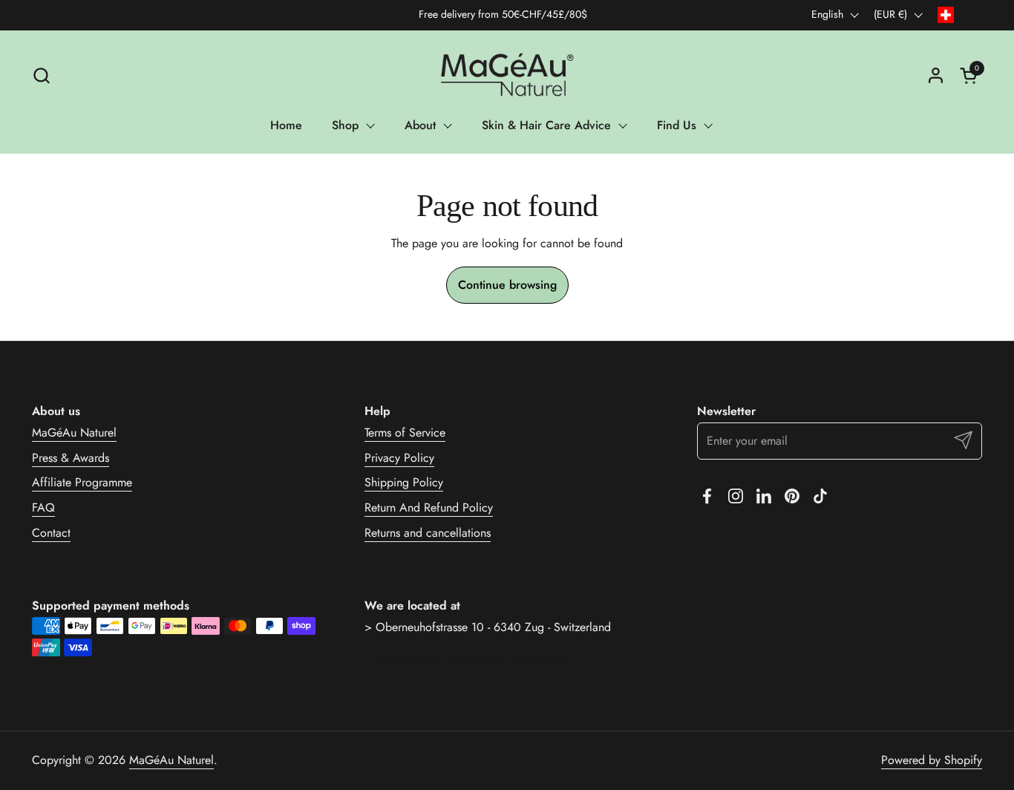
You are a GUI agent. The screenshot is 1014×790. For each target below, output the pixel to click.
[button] (41, 75)
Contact (51, 532)
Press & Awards (70, 457)
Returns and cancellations (427, 532)
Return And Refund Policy (428, 507)
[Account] (935, 75)
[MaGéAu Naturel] (506, 75)
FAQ (43, 507)
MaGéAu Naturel (74, 432)
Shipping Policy (403, 482)
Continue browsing (507, 284)
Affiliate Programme (82, 482)
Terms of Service (404, 432)
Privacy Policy (399, 457)
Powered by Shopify (931, 759)
